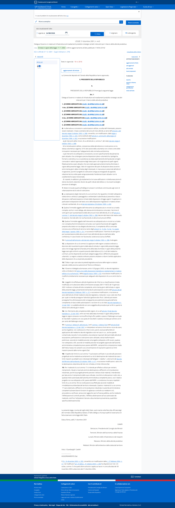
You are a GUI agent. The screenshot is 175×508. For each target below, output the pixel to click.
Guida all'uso (37, 492)
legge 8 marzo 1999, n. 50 (92, 273)
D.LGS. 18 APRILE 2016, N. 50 (92, 104)
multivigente (131, 33)
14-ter (109, 229)
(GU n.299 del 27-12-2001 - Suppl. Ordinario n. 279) (52, 52)
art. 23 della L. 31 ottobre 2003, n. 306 (88, 464)
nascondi (40, 56)
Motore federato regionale (68, 495)
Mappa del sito (60, 505)
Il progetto (36, 490)
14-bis (104, 229)
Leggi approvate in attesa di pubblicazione (72, 497)
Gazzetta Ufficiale (65, 492)
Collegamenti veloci (39, 495)
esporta (128, 80)
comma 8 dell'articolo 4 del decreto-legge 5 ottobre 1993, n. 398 (87, 240)
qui (67, 16)
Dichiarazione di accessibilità (78, 505)
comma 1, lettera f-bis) (100, 325)
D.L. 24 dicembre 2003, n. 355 (73, 461)
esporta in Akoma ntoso (131, 83)
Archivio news (37, 487)
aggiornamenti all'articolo (71, 70)
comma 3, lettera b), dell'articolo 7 (77, 325)
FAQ (67, 505)
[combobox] (78, 22)
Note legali (52, 505)
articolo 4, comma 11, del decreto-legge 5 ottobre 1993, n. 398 (91, 214)
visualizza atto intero (134, 52)
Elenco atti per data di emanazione (70, 490)
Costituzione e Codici (66, 487)
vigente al (41, 33)
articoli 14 (97, 229)
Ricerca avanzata (133, 23)
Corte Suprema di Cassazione (123, 487)
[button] (66, 33)
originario (114, 33)
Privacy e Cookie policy (41, 505)
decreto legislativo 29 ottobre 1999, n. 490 (96, 204)
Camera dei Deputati (93, 490)
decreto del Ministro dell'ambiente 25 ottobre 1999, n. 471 (92, 360)
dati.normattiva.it (93, 505)
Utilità (62, 500)
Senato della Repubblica (94, 492)
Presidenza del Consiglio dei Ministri (97, 487)
